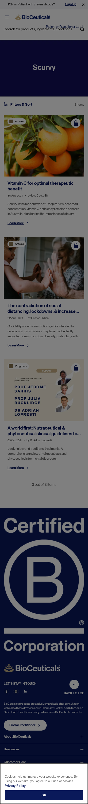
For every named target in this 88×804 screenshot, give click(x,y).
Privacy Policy (15, 786)
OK (44, 795)
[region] (44, 783)
